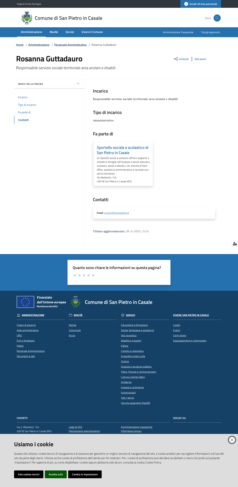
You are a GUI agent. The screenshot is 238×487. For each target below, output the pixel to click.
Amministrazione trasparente (136, 427)
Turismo (125, 361)
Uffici (19, 335)
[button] (217, 18)
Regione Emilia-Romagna (29, 4)
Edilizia (124, 346)
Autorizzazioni (128, 392)
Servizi (130, 315)
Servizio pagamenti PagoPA (135, 403)
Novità (78, 315)
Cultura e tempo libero (133, 377)
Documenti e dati (26, 356)
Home (19, 45)
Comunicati (75, 330)
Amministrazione (38, 45)
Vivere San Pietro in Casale (191, 315)
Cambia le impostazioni (85, 474)
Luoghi (176, 325)
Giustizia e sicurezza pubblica (136, 366)
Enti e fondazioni (26, 341)
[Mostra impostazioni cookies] (235, 244)
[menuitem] (31, 32)
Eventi (176, 330)
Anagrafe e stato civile (133, 356)
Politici (20, 346)
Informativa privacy (131, 431)
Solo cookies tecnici (29, 474)
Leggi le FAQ (75, 427)
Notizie (72, 325)
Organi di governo (26, 325)
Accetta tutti (56, 474)
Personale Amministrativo (70, 45)
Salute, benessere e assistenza (137, 330)
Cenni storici (179, 335)
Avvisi (72, 335)
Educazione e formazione (134, 325)
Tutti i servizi (127, 398)
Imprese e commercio (132, 387)
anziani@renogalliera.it (116, 213)
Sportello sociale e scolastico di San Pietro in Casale (122, 150)
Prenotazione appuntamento (84, 431)
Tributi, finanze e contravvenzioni (138, 372)
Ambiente (126, 382)
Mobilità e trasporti (131, 341)
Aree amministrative (28, 330)
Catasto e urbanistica (132, 351)
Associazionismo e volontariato (189, 341)
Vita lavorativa (128, 335)
